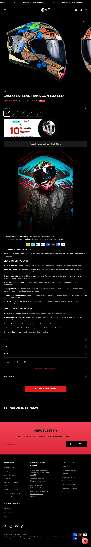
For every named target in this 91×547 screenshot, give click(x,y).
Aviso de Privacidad (11, 482)
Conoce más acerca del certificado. (23, 278)
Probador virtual (9, 512)
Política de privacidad (27, 537)
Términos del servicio (44, 537)
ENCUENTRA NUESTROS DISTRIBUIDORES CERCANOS (39, 494)
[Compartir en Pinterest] (21, 362)
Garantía (7, 478)
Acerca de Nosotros (10, 475)
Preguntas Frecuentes (12, 493)
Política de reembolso (11, 537)
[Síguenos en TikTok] (22, 526)
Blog (5, 516)
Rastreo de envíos (10, 468)
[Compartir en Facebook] (14, 362)
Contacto (7, 471)
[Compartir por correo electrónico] (25, 362)
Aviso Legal (8, 497)
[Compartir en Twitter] (18, 362)
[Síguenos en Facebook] (5, 526)
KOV (5, 91)
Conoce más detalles (31, 272)
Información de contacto (12, 539)
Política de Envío (10, 486)
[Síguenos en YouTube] (16, 526)
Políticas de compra (11, 489)
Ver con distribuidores (45, 389)
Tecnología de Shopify (20, 534)
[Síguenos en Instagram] (10, 526)
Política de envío (58, 537)
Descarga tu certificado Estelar (45, 368)
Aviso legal (26, 539)
